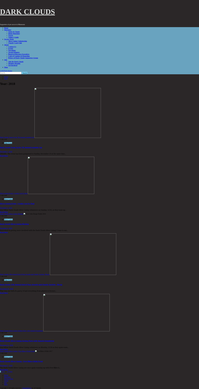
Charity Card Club (15, 43)
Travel (10, 35)
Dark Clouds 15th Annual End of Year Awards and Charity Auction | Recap (24, 274)
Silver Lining (8, 199)
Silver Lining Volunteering (17, 41)
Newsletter (12, 50)
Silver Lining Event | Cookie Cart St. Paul (13, 193)
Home (6, 28)
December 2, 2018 (6, 152)
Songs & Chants (14, 32)
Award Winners (14, 52)
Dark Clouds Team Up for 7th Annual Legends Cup (17, 137)
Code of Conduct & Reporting (19, 56)
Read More (4, 156)
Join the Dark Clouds (15, 62)
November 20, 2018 (6, 289)
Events (10, 48)
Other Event (8, 143)
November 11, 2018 (6, 345)
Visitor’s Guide (13, 37)
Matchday (7, 30)
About (6, 45)
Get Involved (12, 65)
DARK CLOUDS (27, 12)
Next (10, 371)
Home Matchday (14, 33)
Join (5, 60)
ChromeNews (26, 388)
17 (8, 371)
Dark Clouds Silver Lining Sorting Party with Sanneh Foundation (21, 331)
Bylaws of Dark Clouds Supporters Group (23, 58)
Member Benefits (14, 63)
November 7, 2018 (6, 365)
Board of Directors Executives (18, 54)
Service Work (9, 39)
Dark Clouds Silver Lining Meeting (11, 214)
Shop (6, 67)
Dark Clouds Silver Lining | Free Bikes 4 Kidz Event (17, 351)
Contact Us (12, 47)
